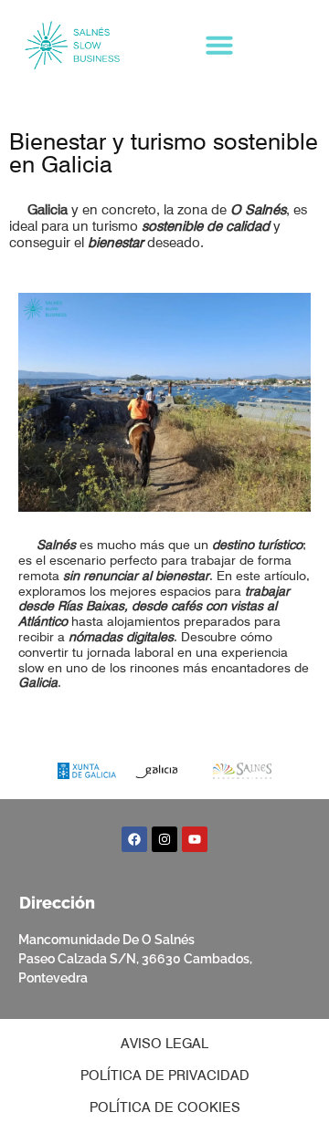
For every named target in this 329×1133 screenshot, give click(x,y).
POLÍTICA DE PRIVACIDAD (164, 1075)
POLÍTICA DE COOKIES (165, 1107)
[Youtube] (194, 839)
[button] (219, 45)
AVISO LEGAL (164, 1043)
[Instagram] (164, 839)
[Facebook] (134, 839)
